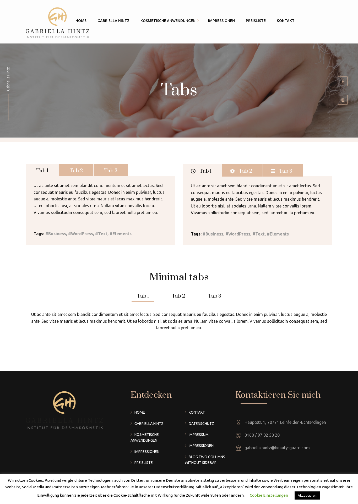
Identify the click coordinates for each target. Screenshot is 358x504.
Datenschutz (201, 423)
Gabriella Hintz (149, 423)
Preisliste (143, 463)
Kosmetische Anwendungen (145, 437)
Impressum (199, 434)
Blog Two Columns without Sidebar (205, 460)
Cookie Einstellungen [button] (269, 495)
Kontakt (197, 412)
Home (139, 412)
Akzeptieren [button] (307, 495)
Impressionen (146, 452)
